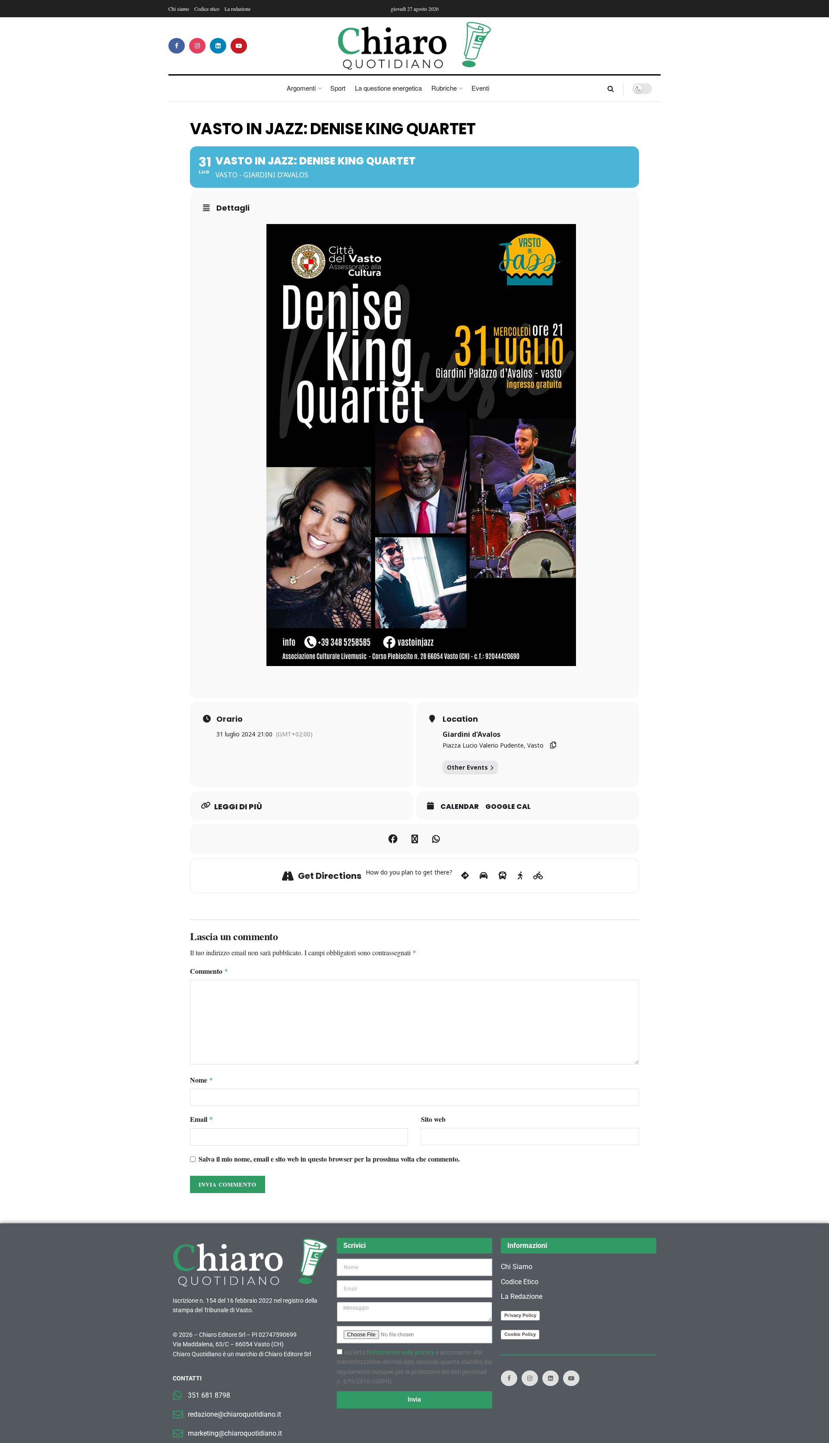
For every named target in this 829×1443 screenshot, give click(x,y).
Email (201, 1119)
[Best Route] (465, 876)
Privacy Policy (520, 1315)
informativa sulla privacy (401, 1352)
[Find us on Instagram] (197, 46)
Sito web (433, 1119)
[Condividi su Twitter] (414, 839)
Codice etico (206, 8)
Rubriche (444, 87)
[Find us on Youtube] (239, 46)
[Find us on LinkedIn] (218, 46)
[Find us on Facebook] (176, 46)
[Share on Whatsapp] (436, 839)
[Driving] (483, 876)
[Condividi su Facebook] (393, 839)
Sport (337, 87)
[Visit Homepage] (414, 45)
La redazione (237, 8)
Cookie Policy (520, 1334)
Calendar (459, 806)
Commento (209, 971)
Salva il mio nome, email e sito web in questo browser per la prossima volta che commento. (329, 1159)
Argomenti (301, 87)
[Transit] (502, 876)
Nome (201, 1080)
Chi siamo (178, 8)
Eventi (480, 87)
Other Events (467, 767)
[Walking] (520, 876)
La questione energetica (388, 87)
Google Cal (508, 806)
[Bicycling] (538, 876)
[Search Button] (611, 88)
